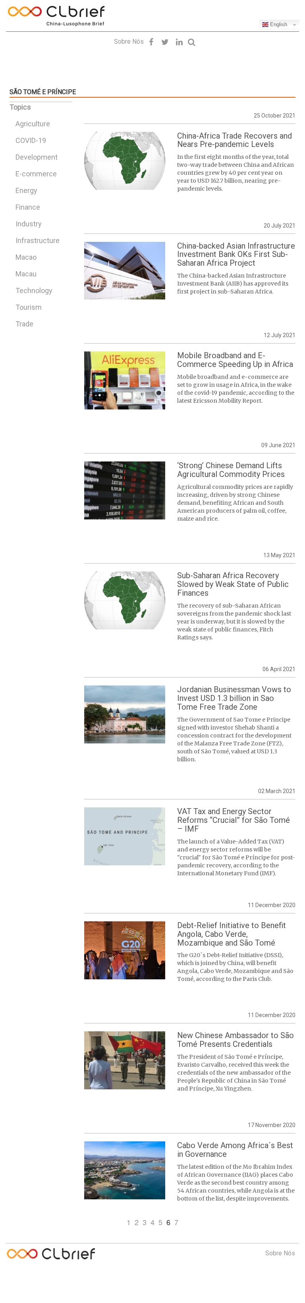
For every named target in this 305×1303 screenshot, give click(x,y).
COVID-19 (30, 140)
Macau (26, 274)
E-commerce (36, 174)
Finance (27, 207)
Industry (28, 224)
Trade (24, 324)
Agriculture (32, 124)
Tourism (28, 307)
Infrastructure (37, 240)
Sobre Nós (129, 41)
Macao (26, 257)
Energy (26, 190)
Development (36, 157)
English (277, 24)
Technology (33, 290)
